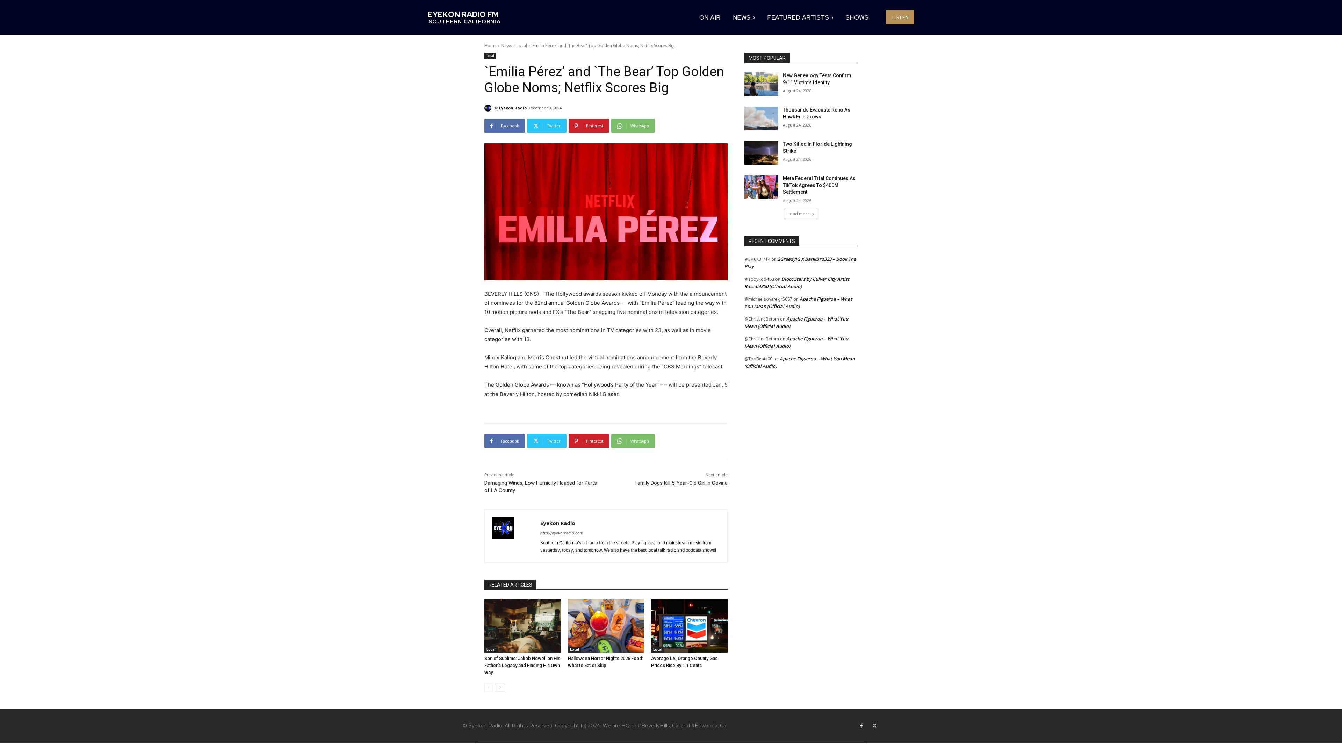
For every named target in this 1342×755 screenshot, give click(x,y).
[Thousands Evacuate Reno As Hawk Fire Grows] (761, 118)
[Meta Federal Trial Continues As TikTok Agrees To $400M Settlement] (761, 187)
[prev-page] (488, 687)
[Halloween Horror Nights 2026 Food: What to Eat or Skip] (606, 626)
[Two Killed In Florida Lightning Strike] (761, 153)
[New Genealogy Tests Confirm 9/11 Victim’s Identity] (761, 84)
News (506, 46)
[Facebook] (861, 726)
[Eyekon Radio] (488, 108)
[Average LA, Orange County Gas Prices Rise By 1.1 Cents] (689, 626)
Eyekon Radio (513, 107)
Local (522, 46)
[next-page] (500, 687)
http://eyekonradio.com (561, 533)
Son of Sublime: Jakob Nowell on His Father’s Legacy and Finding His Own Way (522, 665)
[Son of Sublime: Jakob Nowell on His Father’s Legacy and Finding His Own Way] (522, 626)
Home (490, 46)
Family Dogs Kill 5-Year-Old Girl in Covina (681, 483)
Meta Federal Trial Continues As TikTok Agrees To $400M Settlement (819, 185)
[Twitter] (874, 726)
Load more (799, 214)
